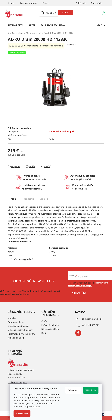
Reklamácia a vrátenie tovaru (21, 333)
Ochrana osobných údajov (20, 329)
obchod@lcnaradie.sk (92, 318)
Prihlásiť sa (78, 292)
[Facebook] (78, 333)
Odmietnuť (73, 390)
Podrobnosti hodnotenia (51, 45)
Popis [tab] (13, 198)
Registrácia (96, 3)
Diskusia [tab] (44, 198)
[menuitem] (15, 25)
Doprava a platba (28, 3)
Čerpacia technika (58, 247)
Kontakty (12, 318)
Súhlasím (90, 390)
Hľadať (65, 12)
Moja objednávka (16, 337)
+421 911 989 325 (91, 325)
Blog (43, 332)
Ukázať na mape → (17, 382)
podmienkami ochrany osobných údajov (88, 284)
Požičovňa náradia (50, 325)
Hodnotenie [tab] (28, 198)
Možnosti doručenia (17, 135)
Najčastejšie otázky (50, 328)
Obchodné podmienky (18, 326)
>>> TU (36, 406)
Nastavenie (22, 413)
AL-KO (77, 44)
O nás (11, 3)
